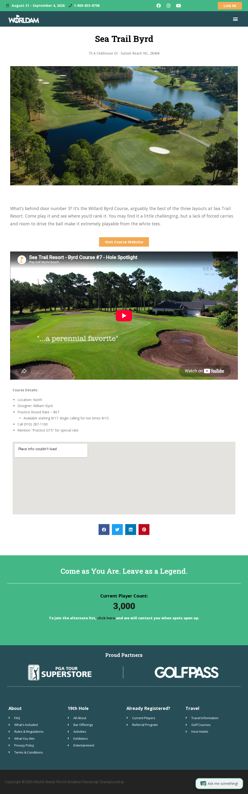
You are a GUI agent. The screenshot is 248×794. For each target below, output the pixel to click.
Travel (192, 708)
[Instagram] (168, 5)
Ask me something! (223, 783)
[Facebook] (158, 5)
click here (105, 618)
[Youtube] (178, 5)
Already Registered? (148, 708)
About (15, 708)
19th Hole (78, 708)
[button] (236, 19)
